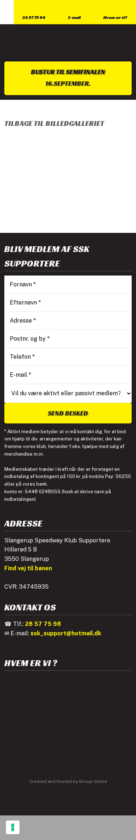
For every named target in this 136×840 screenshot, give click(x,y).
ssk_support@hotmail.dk (65, 633)
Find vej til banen (28, 568)
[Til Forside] (67, 43)
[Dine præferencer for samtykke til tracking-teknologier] (13, 827)
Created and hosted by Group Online (68, 781)
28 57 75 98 (43, 624)
